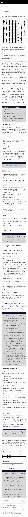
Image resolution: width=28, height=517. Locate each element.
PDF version (8, 512)
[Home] (2, 6)
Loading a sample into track (12, 182)
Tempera (15, 2)
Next (23, 500)
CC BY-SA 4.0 (13, 507)
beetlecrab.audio (6, 513)
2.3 (24, 509)
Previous (5, 500)
